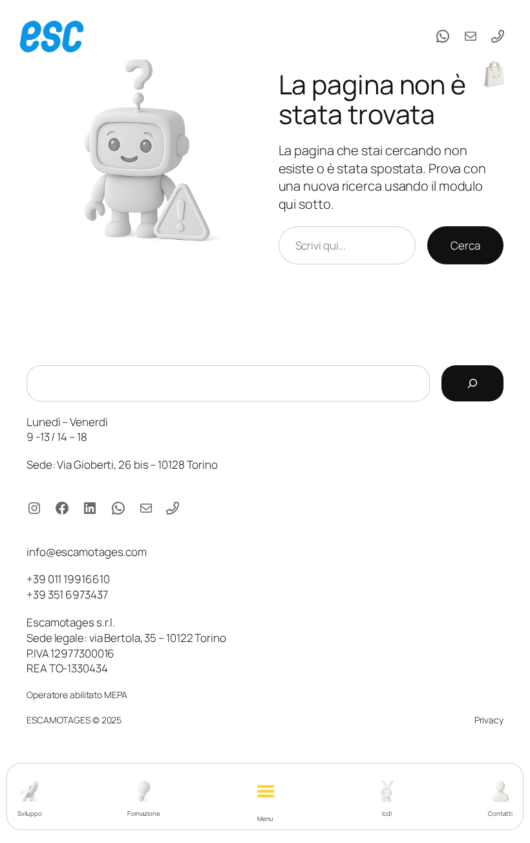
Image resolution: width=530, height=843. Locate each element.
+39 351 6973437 (67, 594)
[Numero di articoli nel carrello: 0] (494, 74)
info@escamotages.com (86, 551)
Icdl (387, 813)
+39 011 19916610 (67, 578)
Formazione (143, 813)
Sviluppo (29, 813)
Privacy (489, 720)
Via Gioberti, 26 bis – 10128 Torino (137, 464)
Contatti (500, 813)
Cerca (465, 245)
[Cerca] (472, 383)
